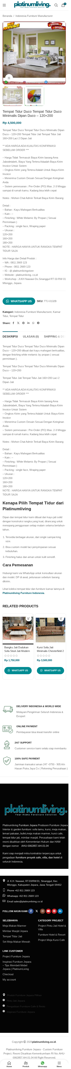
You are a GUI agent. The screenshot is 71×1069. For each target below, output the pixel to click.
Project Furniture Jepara (16, 956)
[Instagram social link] (42, 911)
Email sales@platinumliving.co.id (25, 901)
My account (9, 979)
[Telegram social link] (38, 323)
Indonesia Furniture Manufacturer (34, 15)
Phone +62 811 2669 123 (21, 890)
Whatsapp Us (21, 301)
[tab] (10, 336)
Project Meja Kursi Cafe (51, 939)
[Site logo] (32, 4)
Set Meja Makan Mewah (16, 941)
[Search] (56, 5)
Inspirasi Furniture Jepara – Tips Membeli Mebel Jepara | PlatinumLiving (17, 965)
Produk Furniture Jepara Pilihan (24, 995)
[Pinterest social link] (23, 323)
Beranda (7, 15)
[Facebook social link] (13, 323)
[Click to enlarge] (9, 78)
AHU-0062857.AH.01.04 (35, 845)
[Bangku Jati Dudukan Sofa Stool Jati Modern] (18, 629)
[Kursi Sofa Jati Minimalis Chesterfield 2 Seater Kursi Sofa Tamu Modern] (50, 629)
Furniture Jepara (28, 825)
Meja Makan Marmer (14, 925)
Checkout (8, 974)
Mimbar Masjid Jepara (15, 931)
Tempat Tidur (16, 316)
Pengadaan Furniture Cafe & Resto (26, 1006)
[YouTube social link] (48, 911)
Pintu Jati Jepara (16, 1000)
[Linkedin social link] (28, 323)
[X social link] (18, 323)
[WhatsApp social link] (33, 323)
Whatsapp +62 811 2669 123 (23, 896)
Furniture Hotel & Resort (51, 934)
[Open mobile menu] (4, 5)
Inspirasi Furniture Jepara (21, 1012)
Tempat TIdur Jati (12, 936)
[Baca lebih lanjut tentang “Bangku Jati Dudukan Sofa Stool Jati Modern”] (29, 618)
